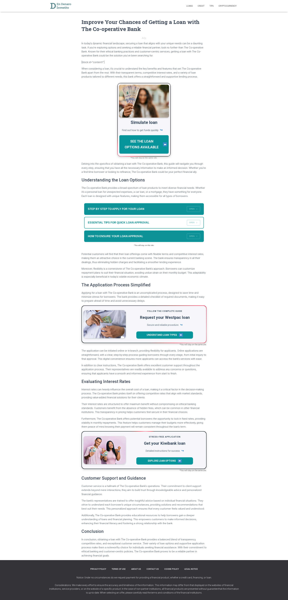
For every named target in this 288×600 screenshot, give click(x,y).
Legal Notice (191, 569)
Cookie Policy (171, 569)
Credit (201, 6)
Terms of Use (119, 569)
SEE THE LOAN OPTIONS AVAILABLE (142, 144)
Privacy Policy (98, 569)
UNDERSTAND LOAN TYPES (162, 335)
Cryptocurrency (227, 6)
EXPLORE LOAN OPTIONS (162, 460)
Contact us (152, 569)
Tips (212, 6)
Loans (189, 6)
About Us (136, 569)
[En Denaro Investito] (60, 6)
